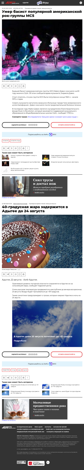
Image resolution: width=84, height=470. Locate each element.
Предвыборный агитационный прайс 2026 (30, 431)
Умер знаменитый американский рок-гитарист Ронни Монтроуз (63, 156)
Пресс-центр (38, 427)
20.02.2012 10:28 (7, 8)
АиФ (19, 269)
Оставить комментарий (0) (66, 125)
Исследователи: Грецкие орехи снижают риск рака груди (52, 117)
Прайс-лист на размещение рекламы (58, 429)
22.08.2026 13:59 (7, 203)
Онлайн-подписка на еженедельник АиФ (30, 429)
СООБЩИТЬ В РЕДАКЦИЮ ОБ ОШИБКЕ (58, 431)
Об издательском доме (24, 427)
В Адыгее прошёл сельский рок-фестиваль (65, 162)
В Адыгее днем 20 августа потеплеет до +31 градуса (43, 336)
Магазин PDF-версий (59, 427)
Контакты (48, 427)
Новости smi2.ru (9, 197)
